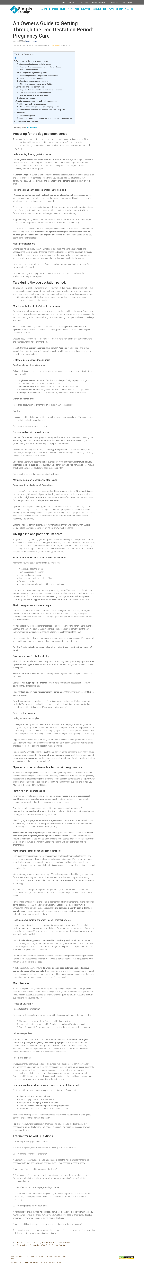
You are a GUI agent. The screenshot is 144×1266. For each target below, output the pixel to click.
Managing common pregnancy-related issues (37, 84)
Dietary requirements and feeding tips (34, 78)
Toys (70, 9)
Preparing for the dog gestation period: (32, 61)
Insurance (85, 9)
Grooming (96, 9)
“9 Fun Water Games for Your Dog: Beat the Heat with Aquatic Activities (42, 1243)
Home (63, 2)
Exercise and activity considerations (34, 81)
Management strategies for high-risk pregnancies (39, 107)
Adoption (46, 9)
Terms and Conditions (99, 2)
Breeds (55, 9)
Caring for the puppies (28, 98)
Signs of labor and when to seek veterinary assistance (41, 90)
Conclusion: (21, 112)
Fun (104, 9)
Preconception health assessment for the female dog (40, 67)
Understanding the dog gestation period (35, 64)
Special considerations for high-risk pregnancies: (36, 101)
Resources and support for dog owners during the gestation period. (46, 118)
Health (63, 9)
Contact (71, 2)
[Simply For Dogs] (21, 9)
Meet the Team (127, 2)
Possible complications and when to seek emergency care (42, 110)
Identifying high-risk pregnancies (33, 104)
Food (77, 9)
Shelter (119, 9)
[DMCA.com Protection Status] (126, 1258)
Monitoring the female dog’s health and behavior (39, 76)
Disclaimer (114, 2)
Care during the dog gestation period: (31, 73)
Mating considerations (29, 70)
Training (129, 9)
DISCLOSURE (56, 45)
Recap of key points (27, 116)
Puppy (111, 9)
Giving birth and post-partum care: (30, 87)
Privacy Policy (83, 2)
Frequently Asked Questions (27, 121)
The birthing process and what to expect (35, 93)
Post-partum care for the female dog (34, 95)
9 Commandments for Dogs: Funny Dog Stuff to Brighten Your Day (40, 1245)
